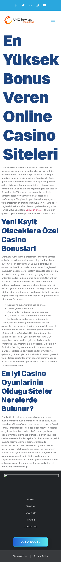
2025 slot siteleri (34, 209)
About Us (30, 513)
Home (30, 499)
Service (30, 506)
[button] (53, 20)
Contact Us (30, 526)
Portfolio (31, 519)
